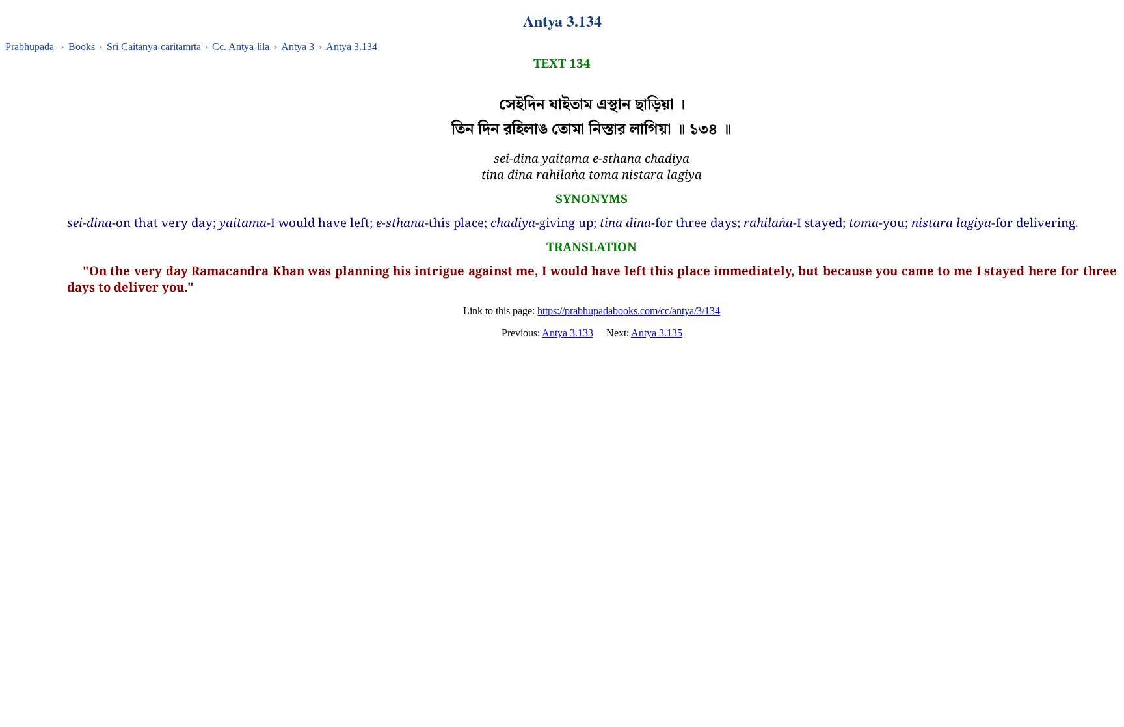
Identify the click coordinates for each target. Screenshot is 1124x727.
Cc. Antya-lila (240, 46)
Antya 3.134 (351, 46)
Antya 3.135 (656, 332)
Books (81, 46)
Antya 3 (297, 46)
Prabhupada (29, 46)
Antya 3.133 (567, 332)
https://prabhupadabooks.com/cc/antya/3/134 (628, 310)
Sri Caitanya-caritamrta (154, 46)
